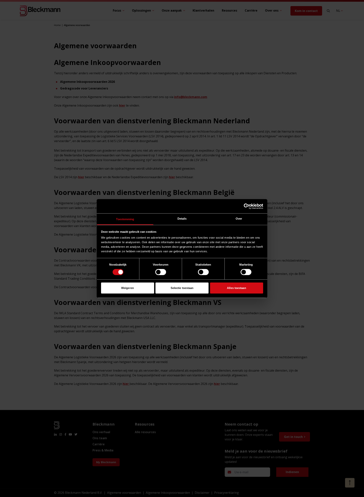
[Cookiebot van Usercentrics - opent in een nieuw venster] (246, 206)
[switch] (160, 272)
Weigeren (127, 288)
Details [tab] (182, 218)
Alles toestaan (236, 288)
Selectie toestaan (182, 288)
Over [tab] (239, 218)
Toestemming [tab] (125, 219)
